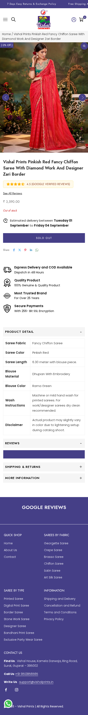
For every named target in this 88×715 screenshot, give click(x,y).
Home (6, 34)
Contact (10, 557)
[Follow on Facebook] (6, 690)
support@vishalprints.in (36, 682)
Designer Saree (15, 626)
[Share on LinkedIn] (31, 250)
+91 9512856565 (27, 674)
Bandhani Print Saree (19, 633)
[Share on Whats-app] (36, 250)
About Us (10, 550)
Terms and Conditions (60, 612)
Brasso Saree (53, 557)
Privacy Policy (54, 619)
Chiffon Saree (53, 564)
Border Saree (13, 612)
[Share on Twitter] (19, 250)
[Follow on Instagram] (17, 690)
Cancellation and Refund (62, 605)
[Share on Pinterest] (25, 250)
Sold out (44, 238)
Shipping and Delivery (60, 599)
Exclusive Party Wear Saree (23, 640)
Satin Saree (52, 571)
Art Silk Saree (53, 577)
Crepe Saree (53, 550)
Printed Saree (13, 599)
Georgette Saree (56, 543)
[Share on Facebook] (14, 250)
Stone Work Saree (16, 619)
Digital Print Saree (16, 605)
